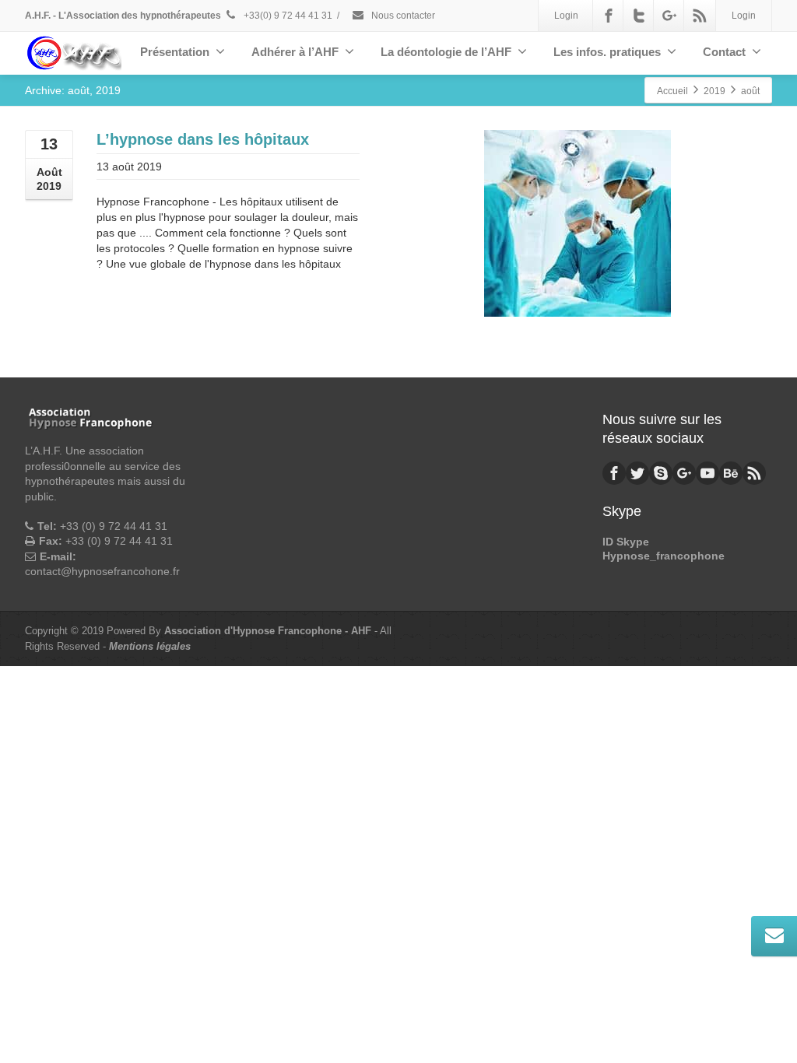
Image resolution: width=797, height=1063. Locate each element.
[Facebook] (608, 15)
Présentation (174, 51)
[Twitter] (639, 15)
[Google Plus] (669, 15)
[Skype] (660, 473)
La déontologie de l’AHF (446, 51)
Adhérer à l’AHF (295, 51)
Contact (724, 51)
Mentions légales (150, 646)
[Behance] (731, 473)
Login (566, 15)
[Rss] (699, 15)
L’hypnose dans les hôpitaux (203, 139)
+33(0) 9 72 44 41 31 (286, 15)
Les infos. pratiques (607, 51)
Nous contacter (402, 15)
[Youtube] (707, 473)
